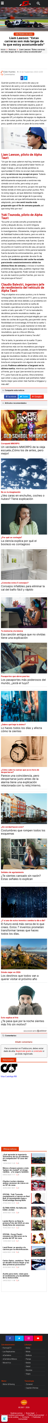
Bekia (28, 1348)
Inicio (3, 49)
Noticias (12, 49)
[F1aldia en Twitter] (19, 1338)
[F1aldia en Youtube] (38, 1338)
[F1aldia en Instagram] (28, 1338)
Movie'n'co (7, 1363)
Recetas (29, 1370)
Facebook (11, 397)
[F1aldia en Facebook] (10, 1338)
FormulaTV (7, 1348)
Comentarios (9, 74)
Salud (28, 1366)
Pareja (28, 1359)
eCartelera (7, 1355)
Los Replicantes (9, 1352)
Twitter (25, 397)
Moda (28, 1352)
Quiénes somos (16, 1413)
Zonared (29, 1384)
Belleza (29, 1355)
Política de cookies (11, 1417)
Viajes (28, 1374)
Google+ (38, 397)
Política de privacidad (36, 1415)
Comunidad (22, 1419)
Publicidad (37, 1417)
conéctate (37, 1051)
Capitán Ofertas (32, 1388)
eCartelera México (10, 1359)
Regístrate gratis (23, 1051)
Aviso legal (30, 1413)
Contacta (25, 1417)
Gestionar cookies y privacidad (12, 1415)
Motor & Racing (9, 1384)
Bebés (28, 1363)
